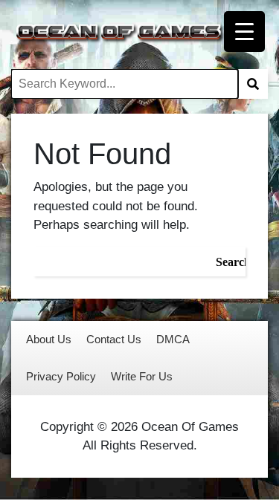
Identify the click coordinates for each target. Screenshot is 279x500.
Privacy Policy (61, 376)
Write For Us (142, 376)
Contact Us (113, 339)
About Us (48, 339)
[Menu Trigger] (244, 31)
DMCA (173, 339)
